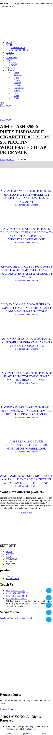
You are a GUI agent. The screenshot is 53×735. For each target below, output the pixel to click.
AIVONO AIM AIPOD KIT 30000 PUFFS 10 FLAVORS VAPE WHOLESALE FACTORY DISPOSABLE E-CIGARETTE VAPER (26, 272)
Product (10, 159)
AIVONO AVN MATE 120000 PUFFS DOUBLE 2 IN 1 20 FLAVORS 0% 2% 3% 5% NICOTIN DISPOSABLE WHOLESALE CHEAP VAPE (26, 234)
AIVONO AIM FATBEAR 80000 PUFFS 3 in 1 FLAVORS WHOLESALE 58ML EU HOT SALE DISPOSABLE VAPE (27, 411)
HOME (9, 42)
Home (3, 159)
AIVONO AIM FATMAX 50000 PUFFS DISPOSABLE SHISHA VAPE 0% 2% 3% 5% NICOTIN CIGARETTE (26, 342)
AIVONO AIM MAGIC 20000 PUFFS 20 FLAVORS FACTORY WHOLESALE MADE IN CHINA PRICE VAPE (26, 376)
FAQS (8, 55)
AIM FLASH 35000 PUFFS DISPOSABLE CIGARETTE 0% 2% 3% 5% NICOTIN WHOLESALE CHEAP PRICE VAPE (26, 479)
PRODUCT (11, 45)
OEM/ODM (11, 57)
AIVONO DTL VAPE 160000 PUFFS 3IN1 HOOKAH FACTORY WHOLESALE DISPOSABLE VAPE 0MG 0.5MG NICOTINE (26, 196)
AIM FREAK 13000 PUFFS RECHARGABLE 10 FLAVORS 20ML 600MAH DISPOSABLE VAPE (26, 445)
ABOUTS (10, 67)
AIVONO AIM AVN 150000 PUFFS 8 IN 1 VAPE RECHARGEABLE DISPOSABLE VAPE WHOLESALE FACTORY (26, 308)
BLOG (14, 65)
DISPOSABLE (18, 47)
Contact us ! (26, 513)
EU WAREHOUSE (20, 50)
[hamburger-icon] (1, 38)
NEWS (9, 60)
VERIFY (10, 52)
